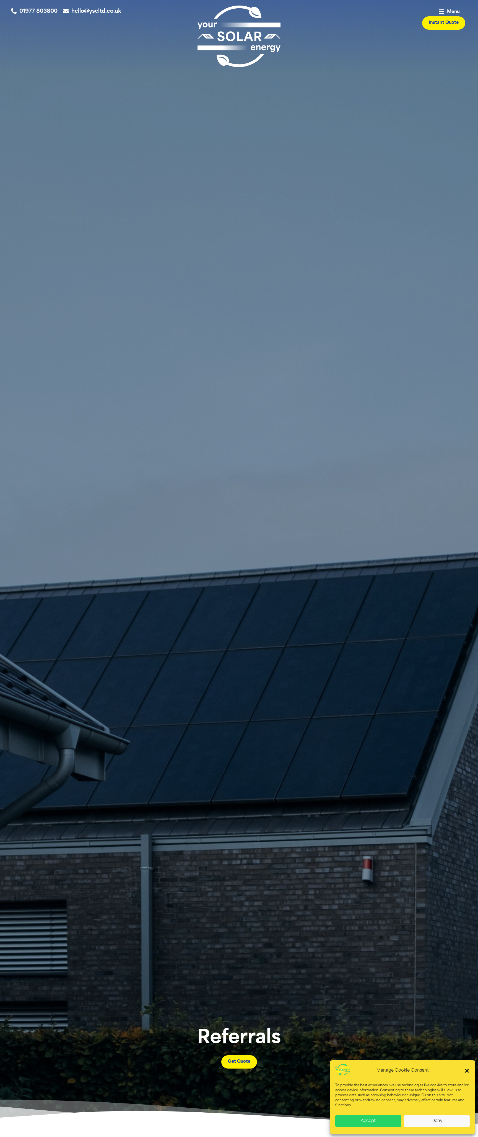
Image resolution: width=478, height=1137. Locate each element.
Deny (437, 1121)
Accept (368, 1121)
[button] (467, 1071)
